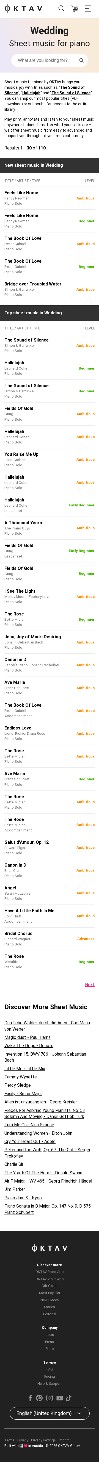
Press (49, 1342)
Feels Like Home (21, 192)
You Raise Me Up (21, 454)
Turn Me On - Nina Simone (29, 1124)
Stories (49, 1307)
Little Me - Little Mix (24, 1068)
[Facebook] (30, 1400)
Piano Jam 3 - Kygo (23, 1197)
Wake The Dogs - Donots (28, 1045)
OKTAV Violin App (49, 1279)
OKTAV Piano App (49, 1272)
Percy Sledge (17, 1085)
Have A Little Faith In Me (29, 910)
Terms (9, 1440)
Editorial (49, 1314)
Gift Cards (49, 1286)
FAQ (49, 1369)
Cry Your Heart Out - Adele (30, 1141)
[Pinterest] (39, 1400)
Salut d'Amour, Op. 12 (26, 842)
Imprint (64, 1440)
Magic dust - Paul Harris (27, 1037)
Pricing (49, 1376)
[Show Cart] (74, 8)
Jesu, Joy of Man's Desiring (32, 636)
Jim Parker (14, 1189)
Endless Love (17, 728)
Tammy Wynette (20, 1077)
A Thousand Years (23, 522)
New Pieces (49, 1300)
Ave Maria (14, 682)
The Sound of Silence (70, 93)
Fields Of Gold (18, 408)
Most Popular (49, 1293)
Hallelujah (31, 93)
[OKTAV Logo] (23, 9)
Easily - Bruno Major (23, 1093)
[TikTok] (68, 1400)
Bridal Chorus (18, 933)
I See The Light (19, 591)
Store (49, 1349)
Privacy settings (43, 1440)
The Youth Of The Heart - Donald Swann (43, 1172)
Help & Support (49, 1383)
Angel (10, 887)
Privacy (22, 1440)
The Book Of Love (23, 238)
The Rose (14, 614)
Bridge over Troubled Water (33, 284)
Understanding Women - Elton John (38, 1133)
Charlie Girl (14, 1164)
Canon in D (15, 659)
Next (90, 984)
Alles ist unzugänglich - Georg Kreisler (40, 1102)
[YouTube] (59, 1400)
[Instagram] (49, 1400)
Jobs (49, 1335)
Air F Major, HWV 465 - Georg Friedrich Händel (48, 1181)
